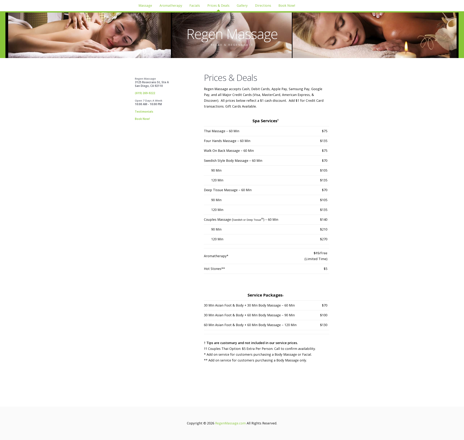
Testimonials (144, 111)
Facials (194, 5)
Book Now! (286, 5)
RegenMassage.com (230, 423)
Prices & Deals (218, 5)
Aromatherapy (171, 5)
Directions (263, 5)
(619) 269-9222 (145, 93)
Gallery (242, 5)
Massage (145, 5)
